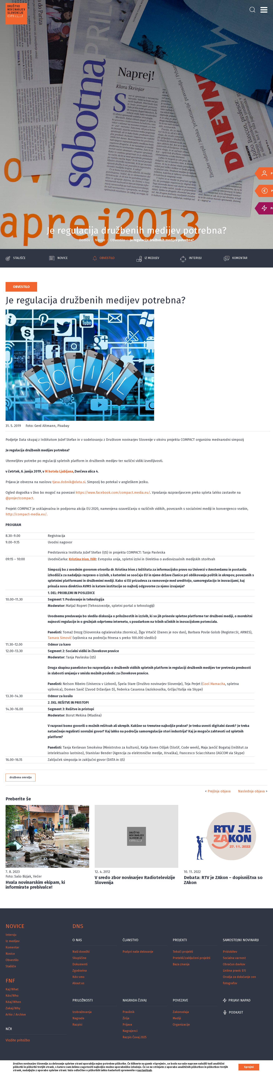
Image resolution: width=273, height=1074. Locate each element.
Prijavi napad (239, 1000)
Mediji (177, 1018)
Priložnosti (82, 1000)
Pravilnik (128, 1012)
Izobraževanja (82, 1012)
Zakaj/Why (13, 1008)
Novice (100, 240)
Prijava (127, 1024)
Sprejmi (249, 1067)
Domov (84, 240)
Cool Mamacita (213, 684)
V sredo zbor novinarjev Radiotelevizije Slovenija (135, 880)
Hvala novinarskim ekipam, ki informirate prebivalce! (35, 885)
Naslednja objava (251, 791)
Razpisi (77, 1024)
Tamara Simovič (60, 638)
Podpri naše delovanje (138, 951)
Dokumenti (79, 964)
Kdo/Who (12, 995)
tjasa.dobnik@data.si (68, 482)
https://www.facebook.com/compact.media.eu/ (113, 493)
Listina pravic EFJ (234, 970)
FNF (10, 980)
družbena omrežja (20, 777)
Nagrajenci (130, 1031)
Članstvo (130, 940)
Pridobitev (230, 951)
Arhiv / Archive (16, 1014)
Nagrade (78, 1018)
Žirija (126, 1018)
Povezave (180, 1000)
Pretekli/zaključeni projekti (191, 958)
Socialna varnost (234, 958)
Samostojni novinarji (241, 940)
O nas (77, 940)
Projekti (180, 940)
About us (78, 983)
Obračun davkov (234, 964)
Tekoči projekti (183, 951)
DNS (77, 926)
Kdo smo (78, 977)
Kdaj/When (13, 1002)
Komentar (239, 258)
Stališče (19, 258)
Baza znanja (181, 964)
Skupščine (79, 958)
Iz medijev (151, 258)
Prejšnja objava (219, 791)
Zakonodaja (181, 1012)
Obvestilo (117, 240)
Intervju (195, 258)
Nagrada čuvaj (135, 1000)
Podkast (236, 1012)
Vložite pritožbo (18, 1040)
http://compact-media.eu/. (27, 514)
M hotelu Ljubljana (59, 471)
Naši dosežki (81, 951)
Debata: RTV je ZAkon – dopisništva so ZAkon (223, 880)
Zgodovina (79, 970)
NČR (9, 1029)
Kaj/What (12, 989)
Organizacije (181, 1024)
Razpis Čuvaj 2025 (135, 1037)
